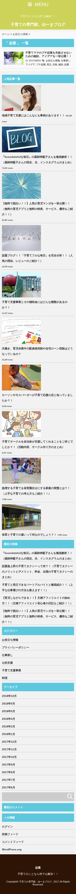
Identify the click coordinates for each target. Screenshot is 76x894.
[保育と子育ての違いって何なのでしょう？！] (22, 517)
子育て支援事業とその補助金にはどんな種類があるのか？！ (34, 304)
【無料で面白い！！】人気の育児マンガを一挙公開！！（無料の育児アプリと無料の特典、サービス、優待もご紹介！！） (37, 209)
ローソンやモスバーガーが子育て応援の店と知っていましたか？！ (37, 397)
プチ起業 (41, 64)
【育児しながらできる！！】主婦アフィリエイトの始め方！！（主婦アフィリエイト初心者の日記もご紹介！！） (37, 600)
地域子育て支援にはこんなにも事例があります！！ (33, 115)
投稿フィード (10, 834)
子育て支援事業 (11, 670)
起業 (66, 64)
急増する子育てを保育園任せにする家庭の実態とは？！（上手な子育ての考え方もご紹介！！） (36, 490)
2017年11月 (9, 749)
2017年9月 (8, 764)
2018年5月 (8, 711)
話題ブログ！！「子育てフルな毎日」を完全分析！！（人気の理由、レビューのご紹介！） (37, 258)
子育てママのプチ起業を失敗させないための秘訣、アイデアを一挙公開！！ (48, 54)
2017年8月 (8, 772)
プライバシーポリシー (15, 647)
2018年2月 (8, 726)
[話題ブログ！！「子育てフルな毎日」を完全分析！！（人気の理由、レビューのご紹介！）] (22, 238)
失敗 (55, 64)
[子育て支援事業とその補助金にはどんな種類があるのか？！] (22, 284)
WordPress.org (12, 849)
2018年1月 (8, 734)
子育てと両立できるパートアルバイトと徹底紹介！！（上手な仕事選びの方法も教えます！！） (37, 587)
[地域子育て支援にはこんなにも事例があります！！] (22, 98)
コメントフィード (13, 841)
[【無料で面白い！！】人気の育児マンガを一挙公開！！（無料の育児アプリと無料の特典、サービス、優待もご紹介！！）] (22, 186)
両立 (49, 64)
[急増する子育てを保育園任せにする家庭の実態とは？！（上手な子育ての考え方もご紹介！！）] (22, 471)
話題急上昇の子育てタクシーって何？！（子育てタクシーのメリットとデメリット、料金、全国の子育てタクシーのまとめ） (37, 572)
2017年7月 (8, 779)
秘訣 (60, 64)
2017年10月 (9, 756)
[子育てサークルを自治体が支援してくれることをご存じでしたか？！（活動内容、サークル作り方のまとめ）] (22, 424)
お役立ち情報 (53, 60)
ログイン (7, 826)
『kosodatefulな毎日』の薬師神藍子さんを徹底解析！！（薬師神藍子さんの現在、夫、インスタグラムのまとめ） (37, 159)
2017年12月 (9, 741)
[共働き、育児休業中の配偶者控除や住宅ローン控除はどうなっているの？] (22, 331)
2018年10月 (9, 695)
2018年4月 (8, 718)
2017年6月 (8, 787)
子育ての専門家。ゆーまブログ (38, 24)
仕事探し (65, 60)
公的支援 (7, 662)
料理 (4, 677)
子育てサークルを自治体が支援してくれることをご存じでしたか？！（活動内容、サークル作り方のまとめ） (37, 444)
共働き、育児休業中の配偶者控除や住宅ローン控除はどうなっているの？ (37, 351)
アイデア (30, 64)
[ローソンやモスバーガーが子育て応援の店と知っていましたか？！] (22, 377)
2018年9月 (8, 703)
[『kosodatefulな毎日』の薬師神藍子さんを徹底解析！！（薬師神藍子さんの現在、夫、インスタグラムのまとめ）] (22, 139)
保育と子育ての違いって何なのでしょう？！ (29, 534)
